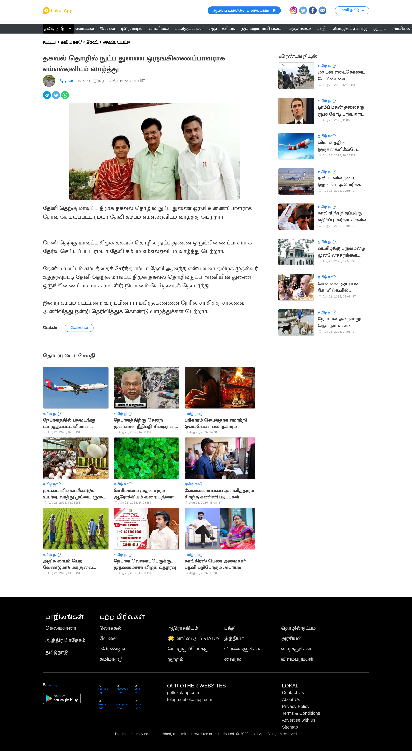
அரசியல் (291, 638)
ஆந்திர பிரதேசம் (65, 640)
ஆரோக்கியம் (183, 628)
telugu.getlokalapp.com (189, 699)
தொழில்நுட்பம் (298, 628)
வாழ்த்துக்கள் (296, 649)
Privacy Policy (295, 706)
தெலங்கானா (60, 628)
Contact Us (293, 692)
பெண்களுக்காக (243, 649)
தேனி (92, 41)
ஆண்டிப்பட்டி (116, 41)
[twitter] (56, 97)
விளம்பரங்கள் (297, 659)
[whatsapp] (65, 97)
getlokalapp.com (183, 692)
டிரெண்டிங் (112, 649)
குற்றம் (175, 659)
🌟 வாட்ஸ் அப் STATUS (193, 638)
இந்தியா (234, 638)
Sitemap (290, 727)
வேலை (109, 638)
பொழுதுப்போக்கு (188, 649)
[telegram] (47, 97)
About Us (291, 699)
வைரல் (232, 659)
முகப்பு (49, 41)
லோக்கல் (111, 628)
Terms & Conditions (301, 713)
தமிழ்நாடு (56, 652)
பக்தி (230, 628)
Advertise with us (298, 720)
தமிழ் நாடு (54, 28)
